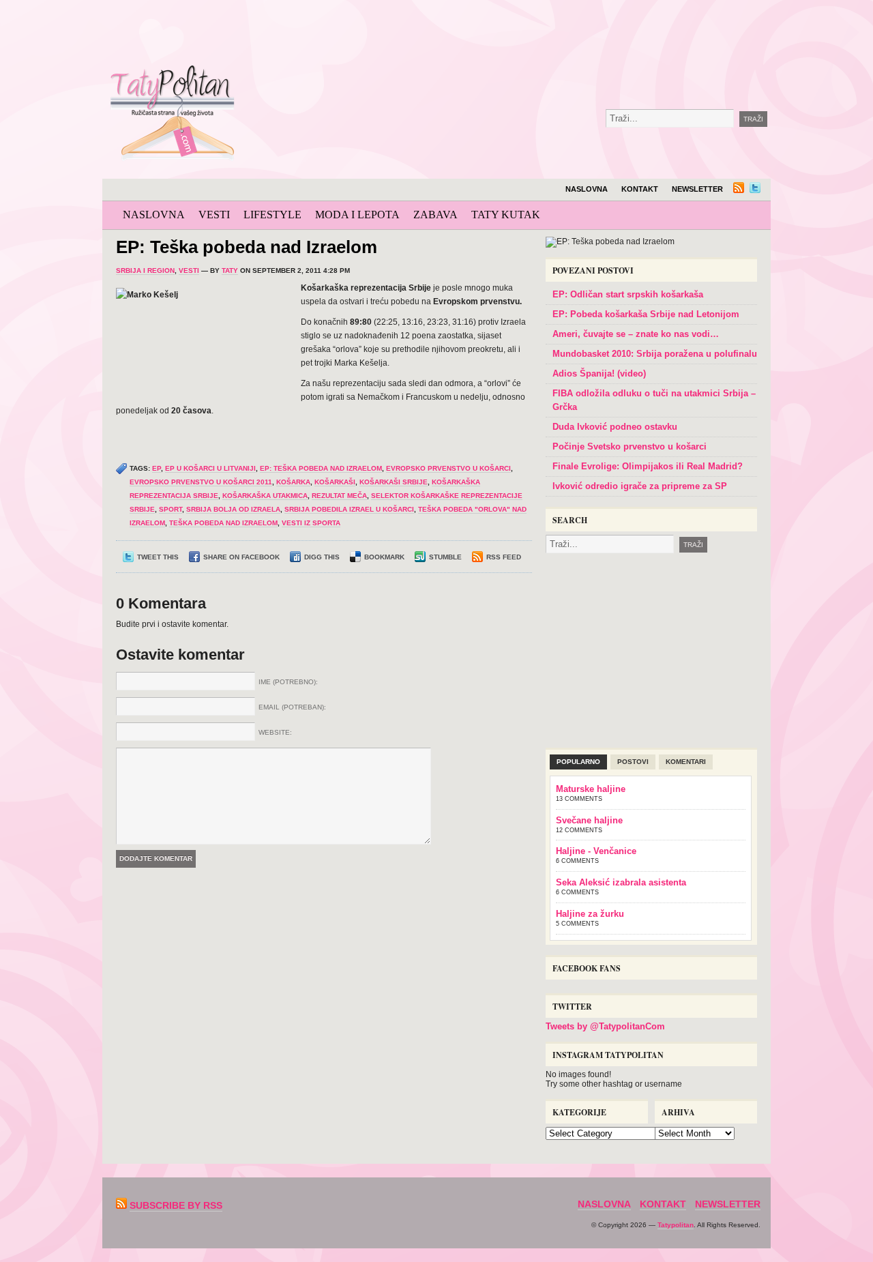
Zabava (435, 214)
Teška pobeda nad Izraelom (223, 523)
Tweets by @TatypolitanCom (605, 1026)
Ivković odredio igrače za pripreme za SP (639, 486)
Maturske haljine (590, 789)
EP (156, 468)
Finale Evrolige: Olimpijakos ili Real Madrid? (647, 466)
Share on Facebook (241, 557)
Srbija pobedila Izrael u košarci (349, 509)
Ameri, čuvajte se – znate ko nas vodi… (635, 334)
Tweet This (158, 557)
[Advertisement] (555, 34)
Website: (275, 732)
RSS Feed (503, 557)
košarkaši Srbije (393, 482)
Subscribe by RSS (176, 1205)
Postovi (633, 761)
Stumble (445, 557)
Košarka (293, 482)
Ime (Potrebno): (288, 682)
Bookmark (384, 557)
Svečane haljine (589, 820)
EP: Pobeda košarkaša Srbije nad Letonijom (645, 314)
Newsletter (697, 189)
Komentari (686, 761)
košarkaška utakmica (265, 495)
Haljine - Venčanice (596, 851)
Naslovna (586, 189)
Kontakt (639, 189)
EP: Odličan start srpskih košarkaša (627, 294)
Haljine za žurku (590, 914)
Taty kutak (505, 214)
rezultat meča (339, 495)
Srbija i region (145, 270)
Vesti (214, 214)
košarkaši (334, 482)
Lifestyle (272, 214)
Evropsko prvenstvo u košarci (448, 468)
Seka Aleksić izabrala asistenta (621, 882)
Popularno (578, 761)
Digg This (322, 557)
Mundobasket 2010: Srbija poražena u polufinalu (654, 354)
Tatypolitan (675, 1225)
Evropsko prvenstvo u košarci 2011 (201, 482)
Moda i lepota (357, 214)
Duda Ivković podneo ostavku (614, 427)
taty (230, 270)
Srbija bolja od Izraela (233, 509)
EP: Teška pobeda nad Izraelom (246, 247)
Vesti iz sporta (311, 523)
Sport (170, 509)
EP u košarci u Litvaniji (210, 468)
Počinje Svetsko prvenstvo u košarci (629, 446)
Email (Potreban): (292, 707)
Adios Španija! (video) (599, 373)
